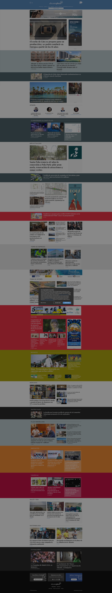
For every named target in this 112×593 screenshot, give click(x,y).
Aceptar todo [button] (67, 302)
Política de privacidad (52, 300)
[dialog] (56, 296)
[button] (43, 302)
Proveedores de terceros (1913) (63, 294)
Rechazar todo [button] (58, 302)
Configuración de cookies (44, 300)
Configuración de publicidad (49, 299)
